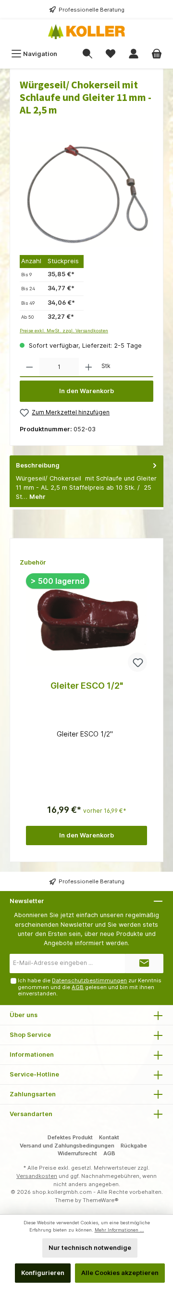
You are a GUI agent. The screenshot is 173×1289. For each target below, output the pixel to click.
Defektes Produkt (70, 1137)
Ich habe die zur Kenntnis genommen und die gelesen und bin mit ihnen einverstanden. (89, 987)
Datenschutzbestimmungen (89, 980)
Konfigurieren (42, 1272)
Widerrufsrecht (77, 1153)
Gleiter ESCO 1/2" (86, 685)
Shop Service (30, 1034)
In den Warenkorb (86, 391)
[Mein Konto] (133, 54)
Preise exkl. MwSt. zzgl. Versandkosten (64, 330)
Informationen (32, 1054)
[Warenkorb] (156, 54)
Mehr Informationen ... (119, 1229)
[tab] (86, 481)
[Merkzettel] (110, 54)
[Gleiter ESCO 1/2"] (86, 625)
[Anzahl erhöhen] (89, 367)
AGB (78, 987)
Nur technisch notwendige (90, 1247)
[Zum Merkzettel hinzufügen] (137, 662)
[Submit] (144, 963)
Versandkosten (36, 1176)
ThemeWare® (101, 1200)
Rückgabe (134, 1145)
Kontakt (109, 1137)
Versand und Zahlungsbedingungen (67, 1145)
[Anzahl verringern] (29, 367)
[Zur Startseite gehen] (86, 31)
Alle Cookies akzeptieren (120, 1272)
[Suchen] (87, 54)
